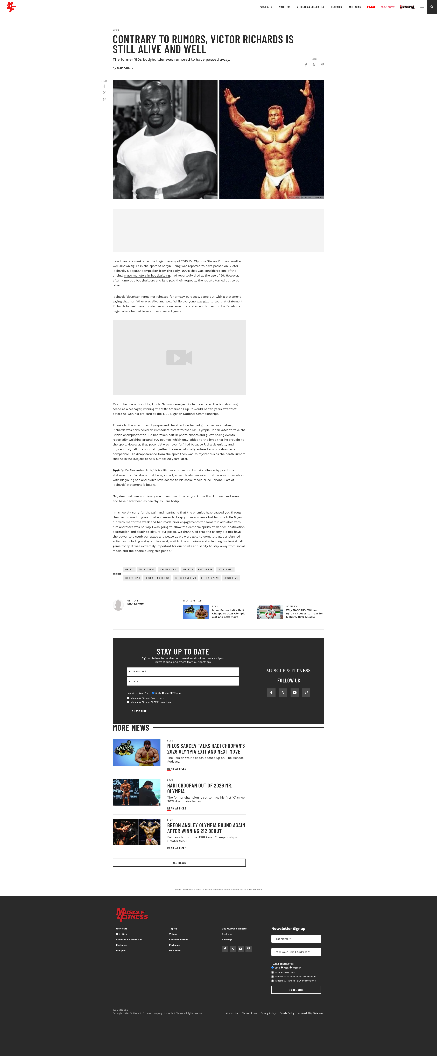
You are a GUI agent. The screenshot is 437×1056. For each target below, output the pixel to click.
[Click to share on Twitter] (314, 64)
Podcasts (174, 945)
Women (177, 693)
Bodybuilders (225, 569)
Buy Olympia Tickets (234, 928)
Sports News (231, 577)
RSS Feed (175, 950)
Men (167, 693)
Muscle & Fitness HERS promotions (295, 976)
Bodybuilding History (157, 577)
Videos (173, 934)
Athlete (129, 569)
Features (336, 6)
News (116, 30)
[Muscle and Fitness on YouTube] (295, 692)
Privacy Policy (268, 1013)
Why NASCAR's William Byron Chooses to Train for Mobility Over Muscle (304, 613)
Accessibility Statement (311, 1013)
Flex (371, 6)
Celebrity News (210, 577)
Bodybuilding (132, 577)
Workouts (266, 6)
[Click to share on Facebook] (306, 64)
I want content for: (138, 693)
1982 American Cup (175, 409)
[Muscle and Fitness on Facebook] (271, 692)
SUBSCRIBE (139, 711)
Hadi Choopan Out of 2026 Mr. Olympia (199, 788)
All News (179, 863)
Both (158, 693)
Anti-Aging (355, 6)
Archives (227, 934)
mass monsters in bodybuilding (147, 275)
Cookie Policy (287, 1013)
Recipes (120, 950)
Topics (173, 928)
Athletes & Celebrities (311, 6)
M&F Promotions (285, 972)
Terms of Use (249, 1013)
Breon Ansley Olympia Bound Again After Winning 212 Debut (206, 828)
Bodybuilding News (185, 577)
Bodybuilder (205, 569)
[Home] (11, 11)
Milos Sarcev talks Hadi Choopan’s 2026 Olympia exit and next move (228, 613)
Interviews (292, 606)
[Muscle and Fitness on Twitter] (283, 692)
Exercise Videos (178, 939)
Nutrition (284, 6)
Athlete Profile (169, 569)
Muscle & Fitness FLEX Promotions (151, 702)
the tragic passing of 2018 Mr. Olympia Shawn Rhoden (189, 261)
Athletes (188, 569)
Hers (387, 6)
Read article (176, 768)
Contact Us (232, 1013)
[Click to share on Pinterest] (322, 64)
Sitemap (227, 939)
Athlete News (146, 569)
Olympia (407, 7)
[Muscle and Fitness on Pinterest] (306, 692)
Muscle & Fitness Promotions (147, 698)
